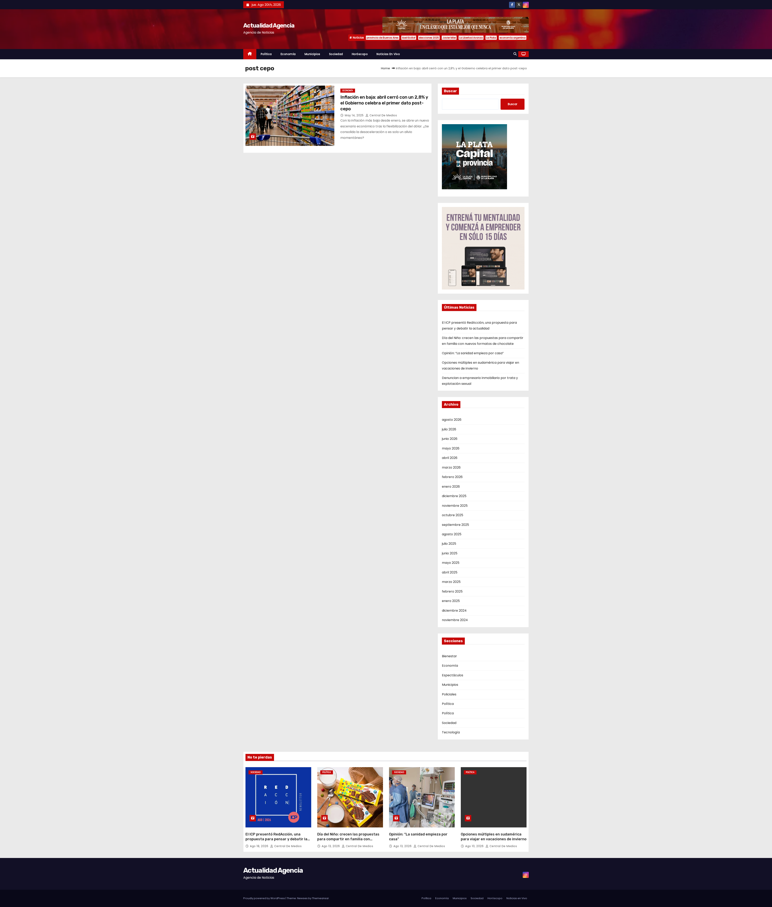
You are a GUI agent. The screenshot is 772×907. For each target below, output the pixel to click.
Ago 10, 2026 (475, 846)
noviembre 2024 (455, 620)
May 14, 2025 (354, 115)
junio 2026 (449, 438)
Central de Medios (383, 115)
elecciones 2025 (429, 37)
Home (385, 68)
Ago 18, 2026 (259, 846)
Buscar (450, 91)
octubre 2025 (452, 515)
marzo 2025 (451, 581)
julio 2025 (449, 543)
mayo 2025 (450, 562)
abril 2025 (449, 572)
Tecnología (451, 732)
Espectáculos (452, 675)
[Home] (249, 54)
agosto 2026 (451, 419)
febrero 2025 (452, 591)
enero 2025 (451, 601)
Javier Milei (449, 37)
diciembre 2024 (454, 610)
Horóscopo (360, 54)
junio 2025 (449, 553)
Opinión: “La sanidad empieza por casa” (473, 353)
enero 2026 (451, 486)
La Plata (491, 37)
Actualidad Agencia (268, 25)
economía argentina (513, 37)
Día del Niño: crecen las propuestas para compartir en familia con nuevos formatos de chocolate (348, 839)
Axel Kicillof (408, 37)
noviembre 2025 (455, 505)
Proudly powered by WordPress (264, 898)
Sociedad (336, 54)
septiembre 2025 (455, 524)
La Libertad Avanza (471, 37)
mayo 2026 (450, 448)
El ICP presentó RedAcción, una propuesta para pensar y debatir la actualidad (276, 839)
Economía (288, 54)
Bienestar (449, 656)
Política (266, 54)
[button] (515, 54)
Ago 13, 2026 (331, 846)
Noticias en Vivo (388, 54)
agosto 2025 (451, 534)
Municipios (312, 54)
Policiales (449, 694)
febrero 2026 (452, 477)
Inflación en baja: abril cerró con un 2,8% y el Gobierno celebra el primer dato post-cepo (384, 103)
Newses (302, 898)
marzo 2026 (451, 467)
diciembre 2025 (454, 496)
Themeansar (320, 898)
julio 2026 (449, 429)
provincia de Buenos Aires (382, 37)
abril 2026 (449, 458)
